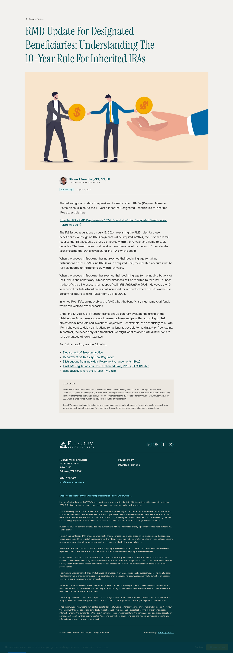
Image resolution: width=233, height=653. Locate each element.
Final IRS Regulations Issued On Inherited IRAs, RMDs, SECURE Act (106, 366)
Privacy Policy (126, 459)
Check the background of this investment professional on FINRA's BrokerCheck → (95, 496)
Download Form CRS (129, 464)
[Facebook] (163, 444)
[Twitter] (171, 444)
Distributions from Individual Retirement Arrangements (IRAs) (101, 361)
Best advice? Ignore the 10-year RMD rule (89, 370)
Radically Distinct (166, 632)
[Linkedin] (149, 444)
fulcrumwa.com (70, 224)
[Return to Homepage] (23, 5)
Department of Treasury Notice (83, 352)
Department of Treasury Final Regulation (88, 357)
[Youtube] (156, 444)
